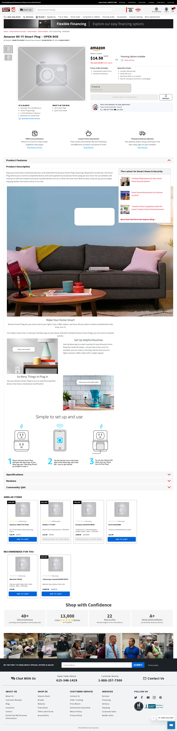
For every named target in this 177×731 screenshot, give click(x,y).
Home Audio (75, 17)
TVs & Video (63, 17)
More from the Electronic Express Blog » (138, 219)
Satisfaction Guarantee (80, 707)
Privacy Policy (76, 715)
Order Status (161, 2)
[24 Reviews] (14, 521)
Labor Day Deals (14, 17)
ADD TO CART (23, 539)
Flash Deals (142, 2)
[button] (8, 49)
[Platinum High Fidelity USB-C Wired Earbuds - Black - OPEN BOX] (23, 564)
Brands (42, 17)
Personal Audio (108, 17)
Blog (8, 704)
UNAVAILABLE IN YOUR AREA (124, 97)
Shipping (106, 707)
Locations (151, 2)
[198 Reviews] (47, 521)
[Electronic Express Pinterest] (162, 697)
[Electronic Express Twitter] (137, 697)
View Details (89, 147)
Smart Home (32, 31)
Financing (170, 2)
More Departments (152, 17)
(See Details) (36, 2)
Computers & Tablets (91, 17)
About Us (10, 696)
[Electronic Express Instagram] (156, 697)
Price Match (75, 704)
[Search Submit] (113, 10)
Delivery (105, 704)
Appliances (51, 17)
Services (29, 17)
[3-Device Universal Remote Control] (121, 509)
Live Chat (119, 109)
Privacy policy (153, 665)
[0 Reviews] (112, 521)
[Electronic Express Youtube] (149, 697)
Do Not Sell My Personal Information (16, 716)
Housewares (122, 17)
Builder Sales (107, 715)
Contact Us (75, 696)
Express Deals (44, 696)
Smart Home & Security (17, 31)
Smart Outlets (43, 31)
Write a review (96, 53)
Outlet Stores (132, 2)
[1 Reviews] (79, 521)
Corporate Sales (109, 711)
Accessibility (43, 715)
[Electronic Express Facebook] (143, 697)
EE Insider (122, 2)
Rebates (41, 704)
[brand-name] (97, 48)
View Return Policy (34, 147)
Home (6, 31)
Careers (9, 711)
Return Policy (76, 711)
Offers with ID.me (45, 711)
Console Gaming (135, 17)
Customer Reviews (14, 700)
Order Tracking (76, 700)
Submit (138, 665)
